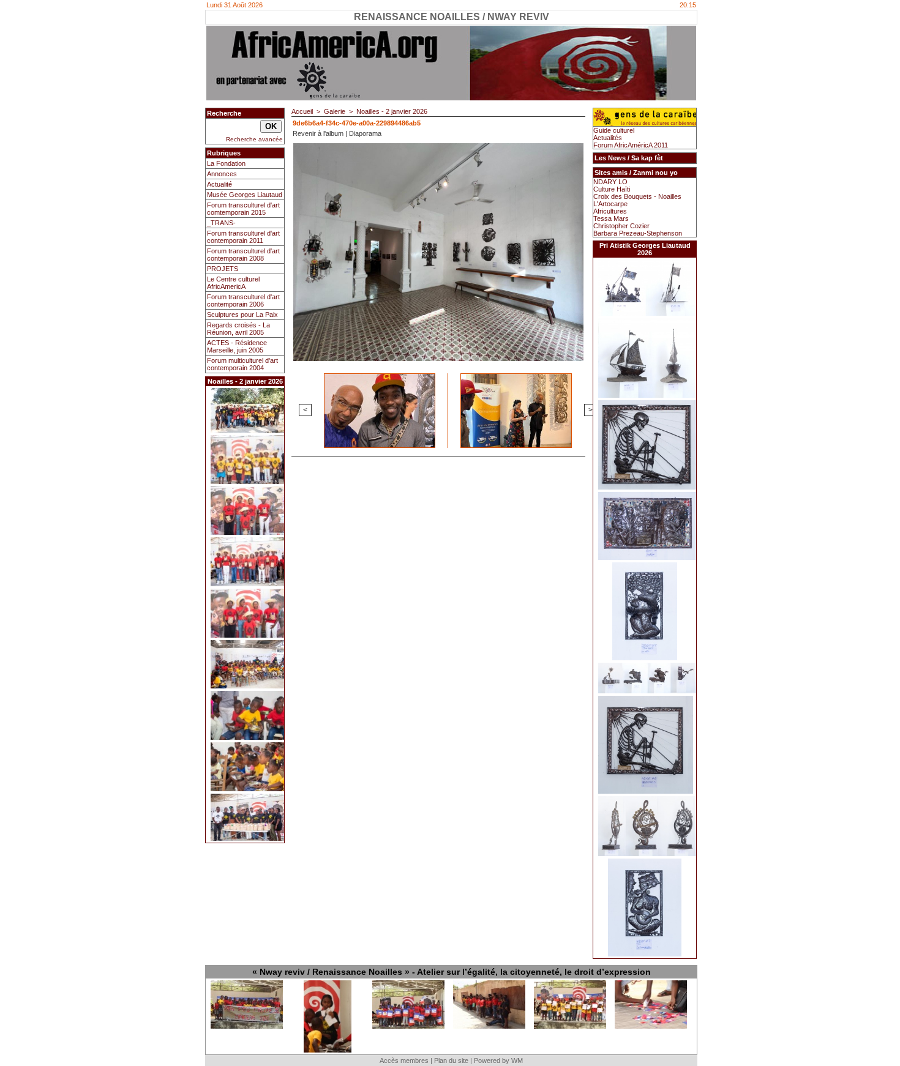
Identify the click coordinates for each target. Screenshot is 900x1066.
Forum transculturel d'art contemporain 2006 (243, 300)
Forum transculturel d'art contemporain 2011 (243, 236)
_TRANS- (221, 222)
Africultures (610, 211)
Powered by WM (498, 1060)
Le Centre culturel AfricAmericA (233, 282)
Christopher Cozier (621, 225)
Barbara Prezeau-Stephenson (637, 233)
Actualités (607, 137)
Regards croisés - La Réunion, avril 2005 (238, 328)
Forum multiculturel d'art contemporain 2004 (242, 364)
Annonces (222, 173)
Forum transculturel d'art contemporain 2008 (243, 254)
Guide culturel (613, 130)
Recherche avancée (254, 139)
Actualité (219, 184)
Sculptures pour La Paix (242, 314)
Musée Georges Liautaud (244, 194)
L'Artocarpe (610, 203)
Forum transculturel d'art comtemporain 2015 (243, 208)
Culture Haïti (611, 189)
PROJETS (222, 268)
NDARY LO (610, 181)
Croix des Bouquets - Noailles (637, 196)
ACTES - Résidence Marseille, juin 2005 (237, 346)
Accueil (302, 111)
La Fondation (226, 163)
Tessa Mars (611, 218)
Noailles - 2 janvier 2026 (391, 111)
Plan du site (451, 1060)
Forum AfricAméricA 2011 (630, 145)
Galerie (334, 111)
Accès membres (404, 1060)
